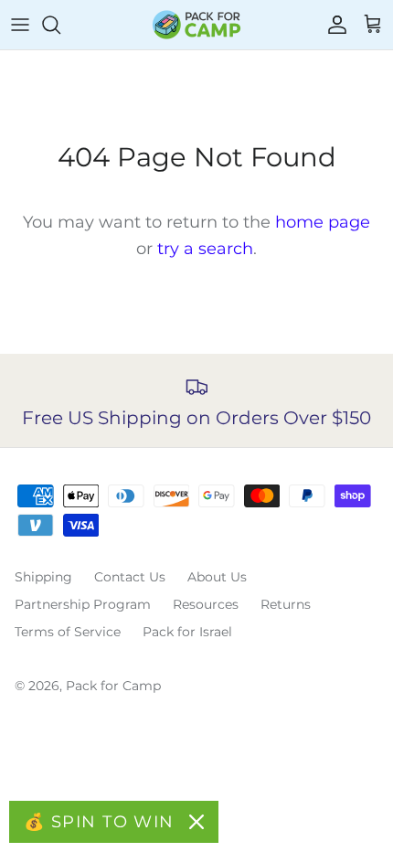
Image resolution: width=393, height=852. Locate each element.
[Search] (60, 25)
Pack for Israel (187, 631)
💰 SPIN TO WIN (99, 822)
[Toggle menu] (20, 25)
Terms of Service (68, 631)
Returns (285, 604)
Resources (206, 604)
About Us (217, 577)
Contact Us (129, 577)
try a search (205, 249)
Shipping (43, 577)
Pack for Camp (113, 685)
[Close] (196, 822)
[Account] (333, 25)
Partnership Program (83, 604)
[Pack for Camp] (196, 24)
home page (322, 222)
